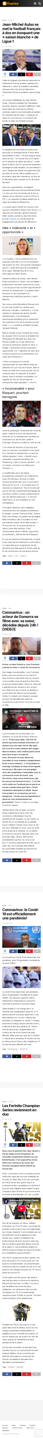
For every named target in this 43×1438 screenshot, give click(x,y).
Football (11, 20)
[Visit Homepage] (10, 3)
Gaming (10, 1101)
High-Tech (30, 1428)
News (10, 608)
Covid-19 (23, 1049)
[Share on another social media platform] (37, 74)
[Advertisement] (21, 12)
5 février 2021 (7, 634)
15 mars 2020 (7, 46)
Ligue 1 (23, 556)
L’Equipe (12, 219)
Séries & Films (17, 1428)
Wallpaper (6, 1430)
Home (4, 20)
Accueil (5, 1425)
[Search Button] (39, 3)
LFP (16, 556)
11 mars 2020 (7, 1119)
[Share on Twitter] (21, 74)
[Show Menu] (35, 3)
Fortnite (11, 1367)
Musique (5, 1428)
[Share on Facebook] (13, 74)
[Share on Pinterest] (29, 74)
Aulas (10, 556)
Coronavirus (13, 1049)
